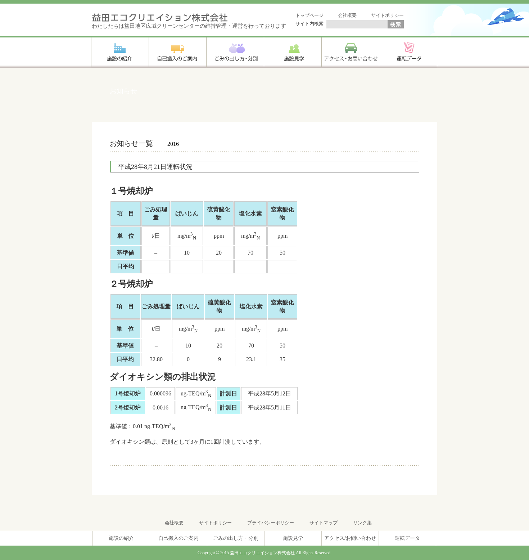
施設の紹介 (121, 538)
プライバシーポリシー (270, 522)
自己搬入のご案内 (178, 538)
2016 (173, 144)
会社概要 (347, 15)
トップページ (309, 15)
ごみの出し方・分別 (235, 538)
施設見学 (293, 538)
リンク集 (362, 522)
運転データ (407, 538)
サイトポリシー (387, 15)
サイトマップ (323, 522)
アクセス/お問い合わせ (350, 538)
